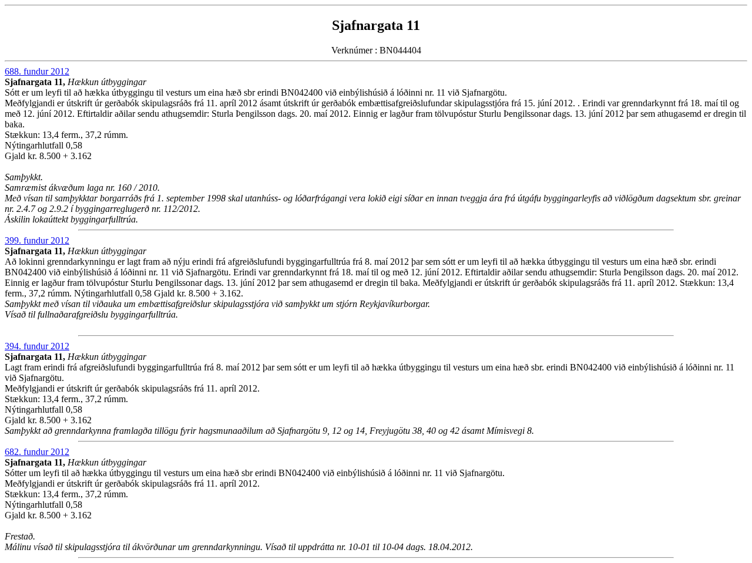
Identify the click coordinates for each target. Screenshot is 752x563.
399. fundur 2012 (37, 240)
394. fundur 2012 (37, 346)
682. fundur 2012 (37, 452)
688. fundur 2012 (37, 71)
